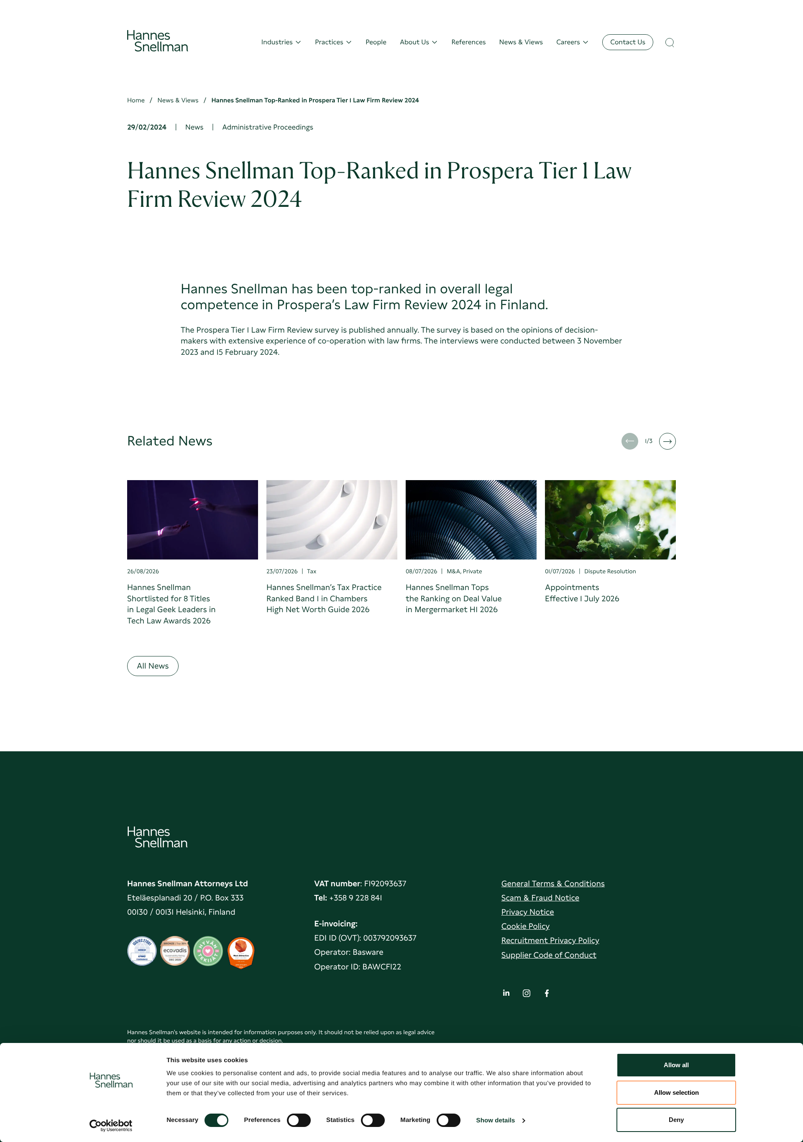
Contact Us (627, 42)
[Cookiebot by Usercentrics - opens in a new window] (111, 1125)
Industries (277, 42)
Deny (676, 1119)
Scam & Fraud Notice (540, 898)
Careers (568, 42)
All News (153, 666)
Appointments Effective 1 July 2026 (582, 592)
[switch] (299, 1118)
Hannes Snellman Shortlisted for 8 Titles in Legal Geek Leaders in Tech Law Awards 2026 (171, 604)
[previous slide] (629, 441)
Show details (495, 1120)
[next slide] (667, 441)
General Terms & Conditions (553, 883)
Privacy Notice (527, 912)
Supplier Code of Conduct (548, 955)
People (376, 42)
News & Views (521, 42)
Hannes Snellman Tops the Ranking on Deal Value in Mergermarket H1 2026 (454, 598)
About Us (414, 42)
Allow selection (676, 1092)
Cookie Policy (525, 926)
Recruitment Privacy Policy (550, 940)
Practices (329, 42)
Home (136, 100)
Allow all (676, 1064)
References (468, 42)
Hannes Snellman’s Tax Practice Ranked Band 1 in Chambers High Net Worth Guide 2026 (323, 598)
